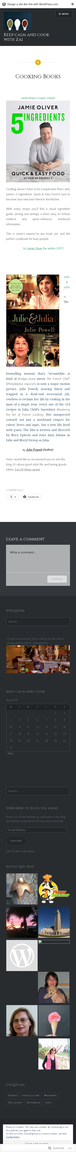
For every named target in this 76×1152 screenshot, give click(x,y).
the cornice (15, 1102)
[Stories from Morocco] (22, 923)
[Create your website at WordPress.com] (38, 4)
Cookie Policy (13, 1137)
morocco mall (30, 1095)
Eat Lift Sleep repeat (27, 469)
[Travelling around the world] (54, 1054)
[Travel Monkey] (54, 955)
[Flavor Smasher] (54, 889)
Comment (57, 578)
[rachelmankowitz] (53, 988)
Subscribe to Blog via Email (32, 808)
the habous (33, 1102)
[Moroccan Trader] (54, 923)
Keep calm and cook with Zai (26, 37)
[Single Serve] (22, 1021)
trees (48, 1102)
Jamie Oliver (34, 248)
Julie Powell (34, 449)
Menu (65, 14)
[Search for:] (38, 621)
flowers (12, 1095)
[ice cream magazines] (54, 1021)
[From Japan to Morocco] (22, 956)
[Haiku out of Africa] (22, 889)
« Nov (9, 753)
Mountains (50, 1095)
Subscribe (16, 840)
